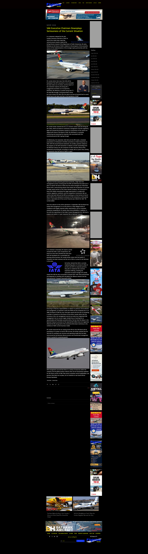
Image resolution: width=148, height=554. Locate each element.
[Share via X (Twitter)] (50, 384)
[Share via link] (55, 384)
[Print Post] (58, 384)
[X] (52, 536)
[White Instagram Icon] (57, 536)
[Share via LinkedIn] (52, 384)
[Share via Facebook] (47, 384)
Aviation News (54, 380)
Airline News (49, 380)
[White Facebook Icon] (49, 536)
